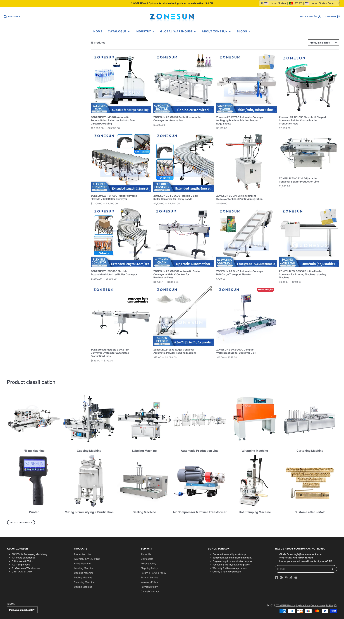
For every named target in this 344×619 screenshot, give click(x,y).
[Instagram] (286, 577)
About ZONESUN (215, 31)
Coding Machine (83, 586)
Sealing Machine (83, 577)
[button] (299, 3)
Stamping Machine (84, 582)
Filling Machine (82, 563)
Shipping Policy (149, 568)
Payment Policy (149, 586)
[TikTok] (291, 577)
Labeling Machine (84, 568)
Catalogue (117, 31)
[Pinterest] (281, 577)
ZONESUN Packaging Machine (293, 605)
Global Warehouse (176, 31)
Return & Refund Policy (153, 572)
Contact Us (147, 558)
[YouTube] (296, 577)
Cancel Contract (150, 591)
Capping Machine (84, 572)
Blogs (242, 31)
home (97, 31)
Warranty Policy (149, 582)
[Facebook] (276, 577)
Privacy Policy (148, 563)
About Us (146, 554)
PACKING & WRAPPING (87, 558)
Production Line (82, 554)
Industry (143, 31)
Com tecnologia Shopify (323, 605)
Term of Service (149, 577)
